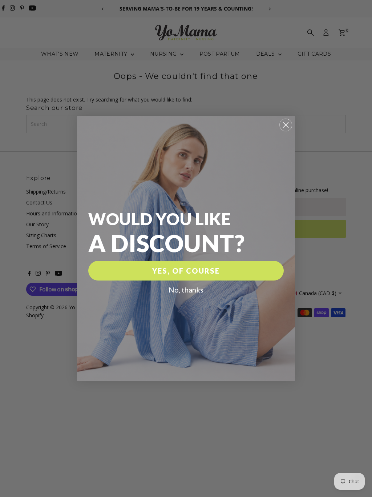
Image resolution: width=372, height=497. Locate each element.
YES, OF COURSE (186, 270)
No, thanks (186, 289)
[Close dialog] (285, 125)
